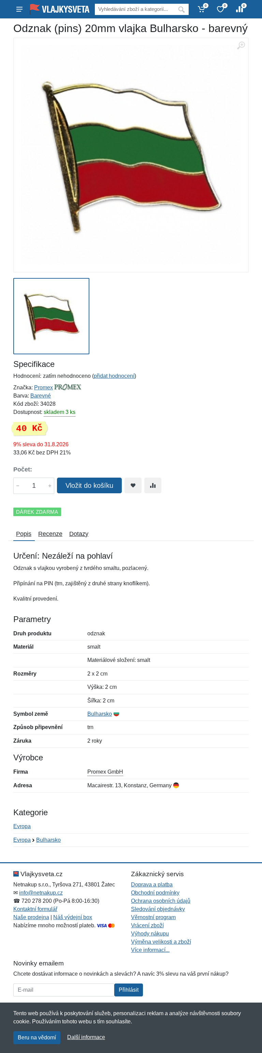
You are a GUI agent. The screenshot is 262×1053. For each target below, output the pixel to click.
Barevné (40, 396)
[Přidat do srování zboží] (152, 485)
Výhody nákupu (150, 933)
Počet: (22, 469)
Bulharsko (99, 714)
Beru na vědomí (37, 1037)
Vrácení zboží (147, 925)
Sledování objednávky (158, 909)
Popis (23, 533)
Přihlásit (129, 990)
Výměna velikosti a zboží (161, 942)
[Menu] (19, 9)
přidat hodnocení (114, 376)
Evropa (22, 826)
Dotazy (78, 533)
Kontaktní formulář (35, 909)
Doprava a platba (152, 884)
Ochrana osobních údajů (160, 901)
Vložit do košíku (89, 485)
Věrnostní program (153, 917)
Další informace (86, 1037)
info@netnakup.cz (41, 893)
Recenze (50, 533)
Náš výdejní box (72, 917)
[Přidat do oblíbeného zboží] (133, 485)
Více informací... (150, 950)
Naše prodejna (31, 917)
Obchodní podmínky (155, 893)
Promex (43, 387)
